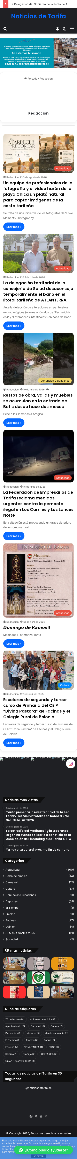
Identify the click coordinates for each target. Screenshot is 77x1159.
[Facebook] (31, 1116)
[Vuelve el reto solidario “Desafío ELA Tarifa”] (14, 977)
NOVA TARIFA (33, 1047)
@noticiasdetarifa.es (38, 1087)
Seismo (11, 1054)
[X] (36, 1116)
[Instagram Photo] (15, 772)
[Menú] (72, 28)
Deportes (12, 901)
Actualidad (13, 869)
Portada (32, 78)
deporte (33, 1033)
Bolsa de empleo (16, 876)
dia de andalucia (56, 1033)
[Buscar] (5, 28)
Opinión (10, 926)
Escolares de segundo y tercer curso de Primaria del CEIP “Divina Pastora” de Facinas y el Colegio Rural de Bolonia (36, 708)
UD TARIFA (49, 1054)
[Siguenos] (70, 763)
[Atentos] (14, 992)
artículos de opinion (43, 1019)
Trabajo (29, 1054)
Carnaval (11, 882)
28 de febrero (14, 1019)
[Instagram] (41, 1116)
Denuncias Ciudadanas (21, 895)
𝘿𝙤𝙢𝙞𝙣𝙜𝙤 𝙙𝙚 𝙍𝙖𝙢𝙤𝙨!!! (27, 627)
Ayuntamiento (15, 1026)
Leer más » (13, 226)
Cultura (10, 888)
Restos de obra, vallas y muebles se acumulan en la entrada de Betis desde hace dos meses (38, 400)
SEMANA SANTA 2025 (20, 933)
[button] (43, 1150)
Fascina (11, 1047)
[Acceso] (57, 28)
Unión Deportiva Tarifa (20, 1060)
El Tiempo (12, 907)
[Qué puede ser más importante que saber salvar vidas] (38, 992)
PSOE (54, 1047)
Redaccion (38, 113)
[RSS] (46, 1116)
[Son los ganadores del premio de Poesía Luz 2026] (62, 977)
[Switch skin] (65, 28)
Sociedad (12, 939)
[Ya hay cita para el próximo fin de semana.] (62, 963)
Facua (49, 1040)
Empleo (10, 914)
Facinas (11, 920)
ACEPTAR (38, 1156)
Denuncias (13, 1033)
